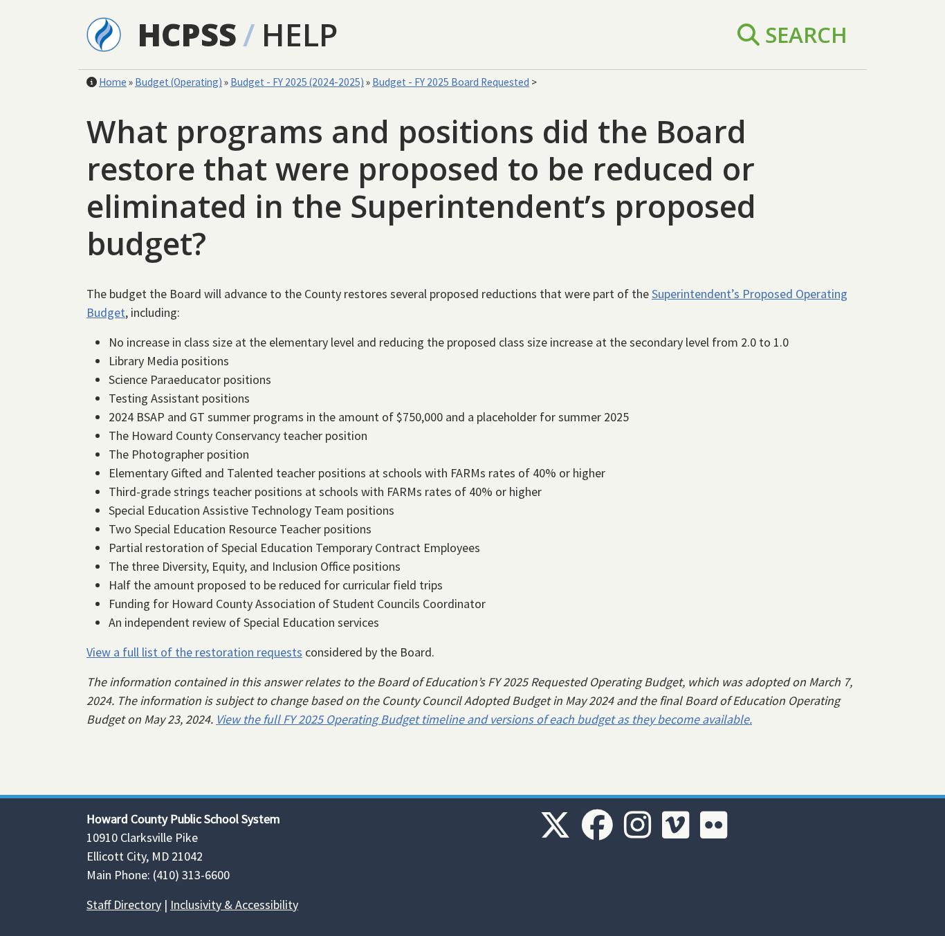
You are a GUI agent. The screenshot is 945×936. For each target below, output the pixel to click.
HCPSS (187, 34)
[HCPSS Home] (103, 33)
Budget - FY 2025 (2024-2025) (297, 82)
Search (803, 34)
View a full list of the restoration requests (194, 652)
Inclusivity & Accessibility (234, 904)
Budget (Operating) (178, 82)
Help (300, 34)
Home (113, 82)
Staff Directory (123, 904)
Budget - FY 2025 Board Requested (450, 82)
